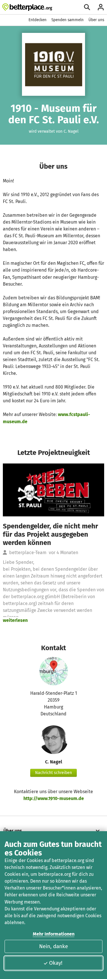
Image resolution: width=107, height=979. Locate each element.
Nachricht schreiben (53, 772)
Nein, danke (53, 946)
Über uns (96, 19)
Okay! (55, 963)
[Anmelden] (100, 7)
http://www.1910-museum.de (53, 798)
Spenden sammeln (67, 19)
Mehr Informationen (53, 934)
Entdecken (38, 19)
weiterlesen (15, 620)
